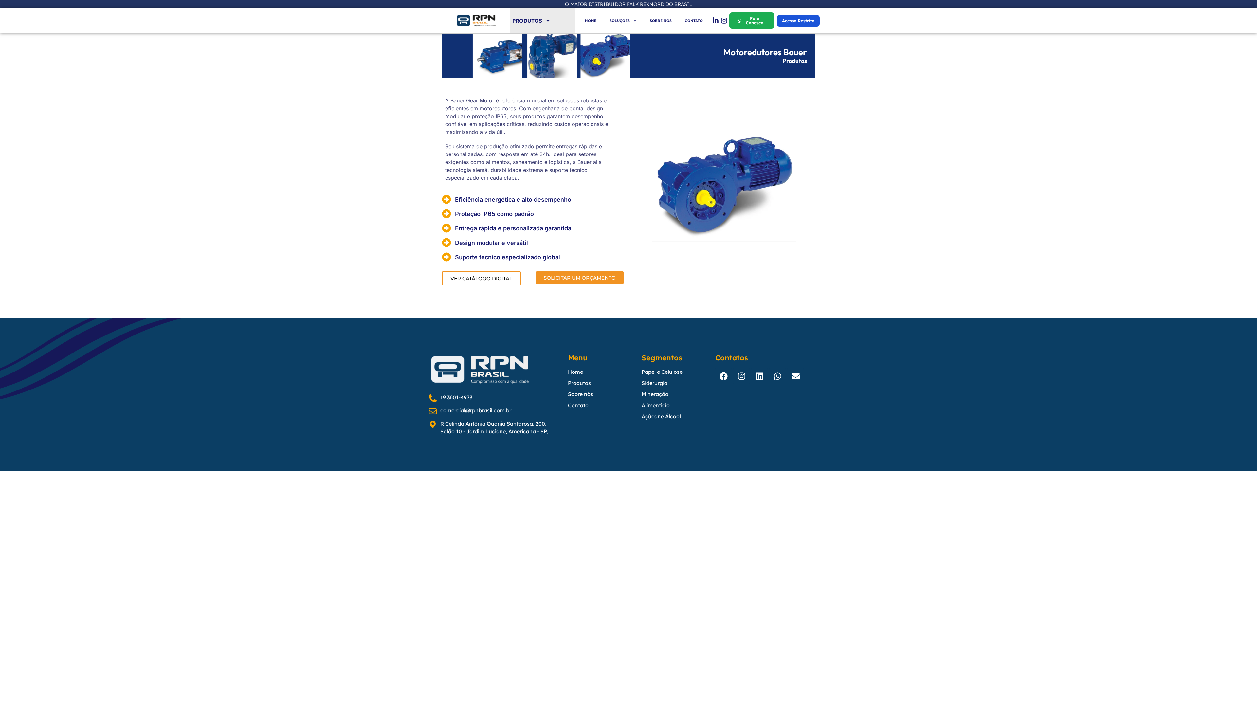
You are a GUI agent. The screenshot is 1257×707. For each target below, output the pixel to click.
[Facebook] (723, 376)
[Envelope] (795, 376)
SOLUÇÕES (620, 20)
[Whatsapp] (777, 376)
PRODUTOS (527, 20)
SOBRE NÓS (661, 20)
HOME (590, 20)
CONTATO (694, 20)
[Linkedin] (759, 376)
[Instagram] (741, 376)
